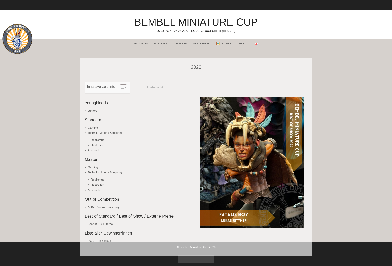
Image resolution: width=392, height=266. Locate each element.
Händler (181, 43)
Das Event (161, 43)
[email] (209, 259)
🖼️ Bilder (223, 43)
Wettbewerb (201, 43)
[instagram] (191, 259)
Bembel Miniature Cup (196, 24)
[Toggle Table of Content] (121, 87)
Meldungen (140, 43)
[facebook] (182, 259)
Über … (242, 43)
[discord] (200, 259)
